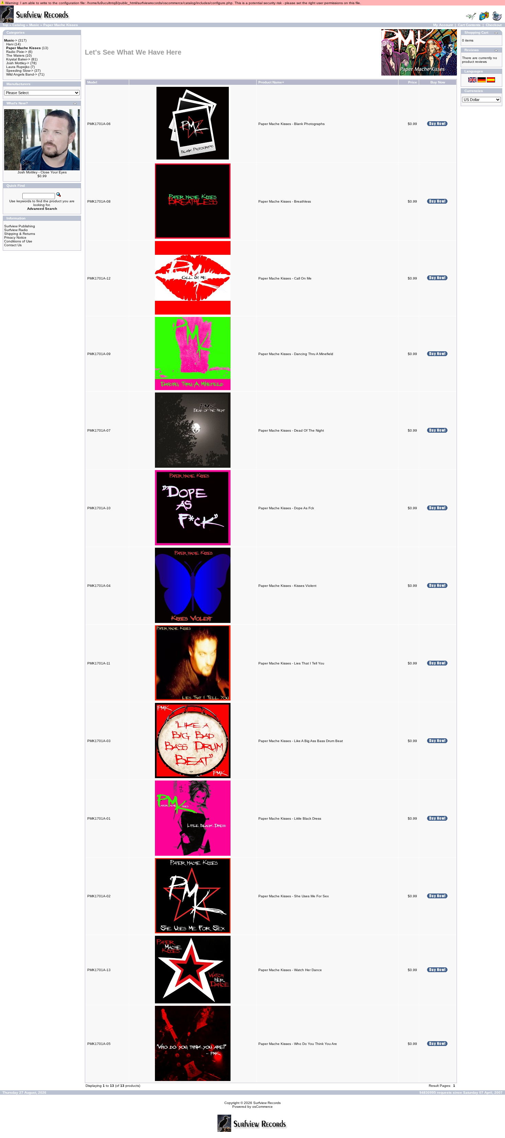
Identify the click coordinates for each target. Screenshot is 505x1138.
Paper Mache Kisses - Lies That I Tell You (291, 663)
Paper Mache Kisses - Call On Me (285, 278)
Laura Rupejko (18, 67)
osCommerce (262, 1106)
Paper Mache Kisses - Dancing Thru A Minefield (295, 354)
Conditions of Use (18, 241)
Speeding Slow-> (19, 70)
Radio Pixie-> (16, 52)
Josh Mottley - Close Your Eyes (42, 172)
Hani (9, 44)
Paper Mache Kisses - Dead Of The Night (291, 430)
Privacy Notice (15, 237)
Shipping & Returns (19, 234)
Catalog (18, 25)
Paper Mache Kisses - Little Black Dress (289, 818)
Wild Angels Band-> (21, 74)
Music (34, 25)
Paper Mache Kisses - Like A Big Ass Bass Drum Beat (300, 741)
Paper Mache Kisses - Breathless (284, 201)
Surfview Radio (16, 230)
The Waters (15, 55)
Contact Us (13, 245)
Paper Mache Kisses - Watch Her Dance (290, 970)
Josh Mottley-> (17, 63)
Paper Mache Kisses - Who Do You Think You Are (297, 1044)
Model (92, 82)
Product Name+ (271, 82)
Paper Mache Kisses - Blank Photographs (291, 124)
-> (10, 40)
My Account (443, 25)
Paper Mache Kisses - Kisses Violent (287, 586)
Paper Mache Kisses (60, 25)
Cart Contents (469, 25)
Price (412, 82)
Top (5, 25)
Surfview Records (267, 1103)
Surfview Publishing (19, 226)
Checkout (494, 25)
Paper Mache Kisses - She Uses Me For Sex (293, 896)
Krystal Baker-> (18, 59)
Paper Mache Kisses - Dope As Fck (286, 508)
